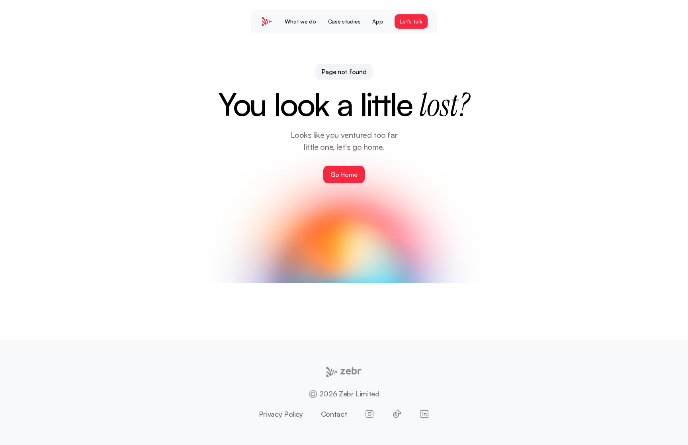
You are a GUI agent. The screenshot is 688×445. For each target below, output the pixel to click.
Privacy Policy (281, 414)
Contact (334, 414)
